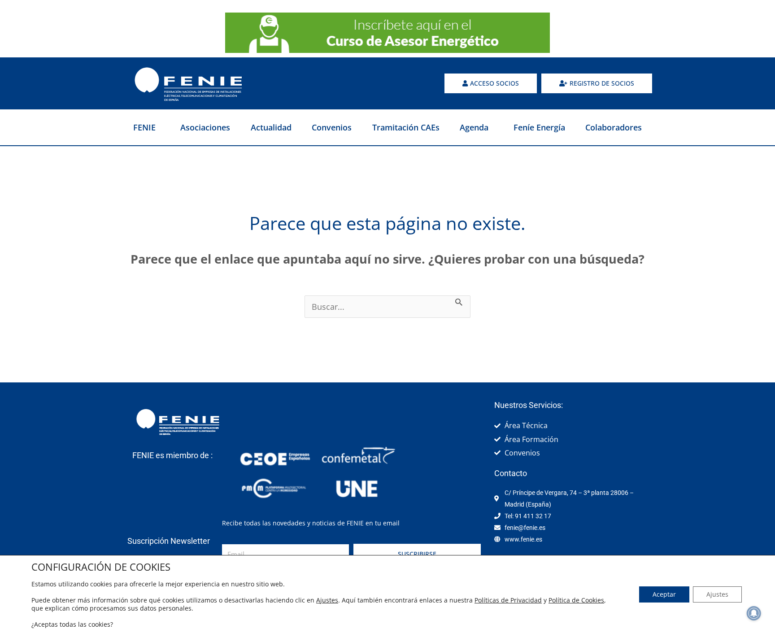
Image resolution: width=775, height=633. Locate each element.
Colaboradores (613, 127)
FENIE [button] (144, 127)
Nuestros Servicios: (528, 405)
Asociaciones (205, 127)
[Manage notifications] (754, 613)
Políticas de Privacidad (508, 600)
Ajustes (327, 600)
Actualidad (271, 127)
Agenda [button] (474, 127)
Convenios (332, 127)
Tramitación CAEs (406, 127)
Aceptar (664, 594)
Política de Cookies (576, 600)
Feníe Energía (539, 127)
